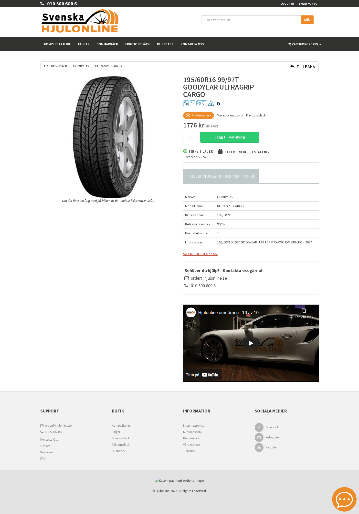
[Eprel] (218, 104)
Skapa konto (308, 3)
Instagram (272, 437)
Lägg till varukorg (230, 137)
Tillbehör (189, 451)
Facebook (272, 427)
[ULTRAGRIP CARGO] (108, 137)
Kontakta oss (192, 44)
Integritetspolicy (193, 425)
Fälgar (83, 44)
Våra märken (191, 445)
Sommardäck (107, 44)
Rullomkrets (191, 438)
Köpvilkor (46, 452)
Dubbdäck (165, 44)
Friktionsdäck (137, 44)
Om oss (45, 446)
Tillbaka (305, 66)
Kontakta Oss (49, 439)
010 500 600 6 (60, 3)
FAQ (43, 459)
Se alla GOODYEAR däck (200, 254)
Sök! (307, 19)
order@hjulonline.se (209, 278)
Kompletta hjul (57, 44)
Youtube (270, 447)
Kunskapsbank (192, 432)
